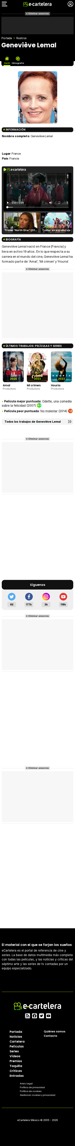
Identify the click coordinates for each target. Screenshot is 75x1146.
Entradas (17, 1075)
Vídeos (15, 1056)
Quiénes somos (54, 1031)
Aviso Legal (26, 1083)
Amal (6, 385)
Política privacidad (32, 1087)
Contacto (50, 1035)
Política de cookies (31, 1091)
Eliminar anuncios (38, 13)
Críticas (16, 1071)
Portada (6, 38)
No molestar (49, 411)
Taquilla (16, 1066)
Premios (16, 1061)
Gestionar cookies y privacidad (37, 1095)
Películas (17, 1046)
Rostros (21, 38)
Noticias (16, 1036)
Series (14, 1051)
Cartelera (17, 1041)
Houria (55, 385)
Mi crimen (34, 385)
